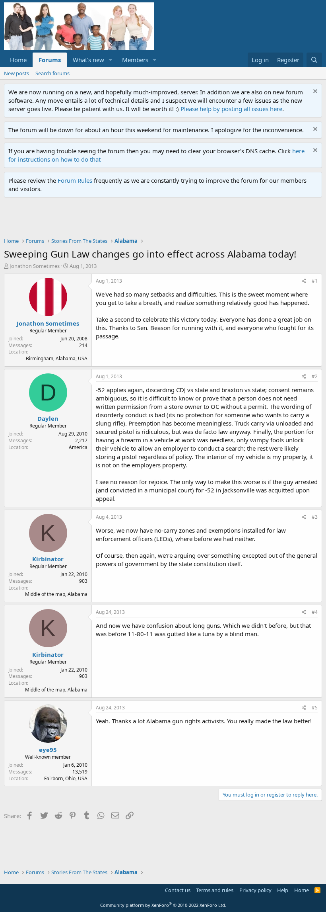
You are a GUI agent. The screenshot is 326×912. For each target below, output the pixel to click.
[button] (110, 60)
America (78, 447)
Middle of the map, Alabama (56, 594)
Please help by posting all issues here (231, 109)
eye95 (48, 750)
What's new (88, 60)
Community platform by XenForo (163, 905)
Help (282, 890)
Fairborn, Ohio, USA (65, 778)
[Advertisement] (148, 219)
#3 (315, 517)
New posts (16, 73)
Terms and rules (214, 890)
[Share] (304, 281)
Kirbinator (48, 559)
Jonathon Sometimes (35, 265)
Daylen (47, 418)
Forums (50, 60)
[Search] (314, 60)
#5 (315, 707)
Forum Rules (75, 180)
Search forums (52, 73)
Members (135, 60)
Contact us (177, 890)
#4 (315, 612)
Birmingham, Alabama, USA (56, 358)
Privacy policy (255, 890)
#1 (315, 280)
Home (18, 60)
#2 (315, 376)
